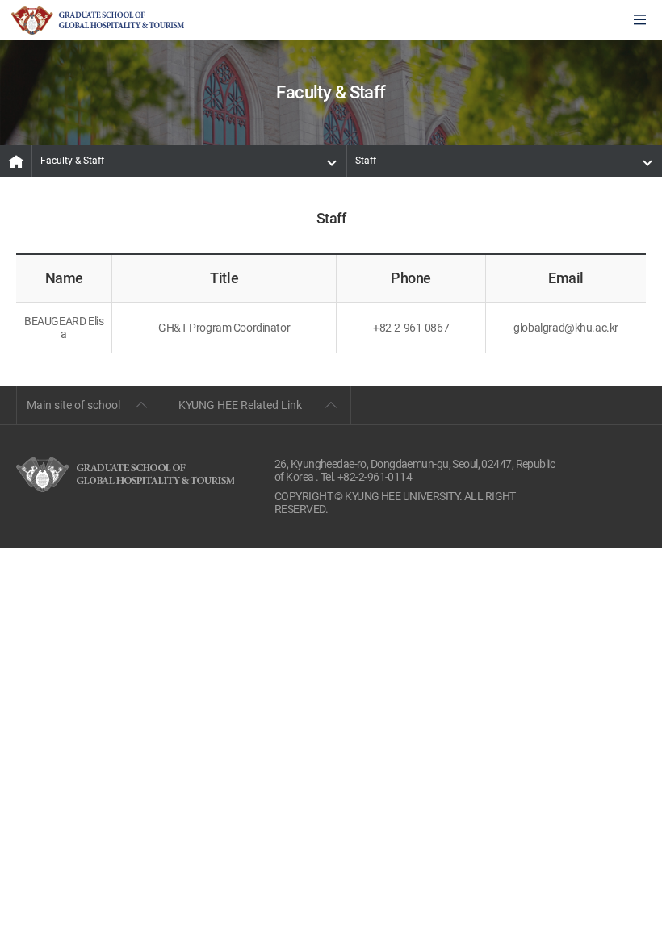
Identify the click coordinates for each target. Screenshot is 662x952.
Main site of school (73, 405)
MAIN (16, 161)
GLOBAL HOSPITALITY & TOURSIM (97, 20)
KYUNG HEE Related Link (240, 405)
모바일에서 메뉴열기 (640, 21)
